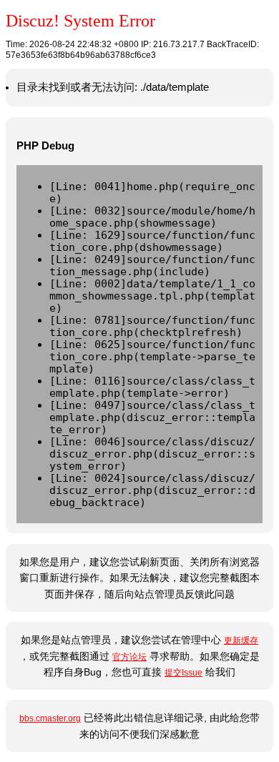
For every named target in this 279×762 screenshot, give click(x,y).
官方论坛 (129, 657)
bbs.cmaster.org (50, 718)
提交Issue (183, 673)
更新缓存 (241, 640)
